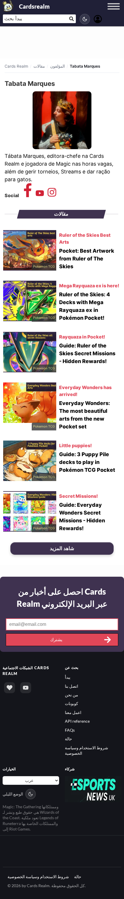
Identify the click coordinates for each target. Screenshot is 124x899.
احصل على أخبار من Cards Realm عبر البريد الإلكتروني (62, 597)
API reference (77, 721)
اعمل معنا (73, 712)
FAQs (70, 730)
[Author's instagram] (52, 195)
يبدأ (67, 677)
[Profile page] (97, 18)
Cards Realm (16, 66)
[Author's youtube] (39, 195)
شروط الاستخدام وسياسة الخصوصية (38, 876)
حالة (68, 738)
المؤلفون (57, 66)
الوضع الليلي (13, 793)
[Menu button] (114, 12)
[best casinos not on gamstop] (93, 788)
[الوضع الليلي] (85, 19)
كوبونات (71, 703)
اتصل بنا (71, 686)
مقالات (39, 66)
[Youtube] (25, 687)
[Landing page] (8, 6)
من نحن (71, 694)
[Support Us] (9, 687)
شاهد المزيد (62, 548)
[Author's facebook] (27, 195)
